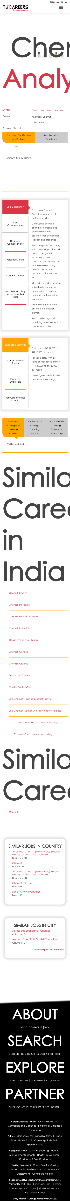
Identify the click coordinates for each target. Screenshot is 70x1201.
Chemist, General (18, 652)
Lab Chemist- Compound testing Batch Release (35, 710)
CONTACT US (35, 1027)
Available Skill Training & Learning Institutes (35, 427)
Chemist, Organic (18, 663)
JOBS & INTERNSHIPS (50, 1054)
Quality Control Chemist (22, 687)
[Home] (15, 7)
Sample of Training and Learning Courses (13, 427)
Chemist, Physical (18, 593)
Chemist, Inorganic (19, 605)
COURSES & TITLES (30, 1054)
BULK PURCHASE (17, 1107)
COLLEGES (14, 1054)
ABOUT (23, 1027)
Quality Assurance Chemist (23, 640)
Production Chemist (20, 675)
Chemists (14, 812)
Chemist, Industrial (19, 628)
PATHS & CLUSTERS (18, 1080)
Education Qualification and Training (19, 137)
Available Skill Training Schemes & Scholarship (57, 427)
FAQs (46, 1027)
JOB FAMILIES (36, 1080)
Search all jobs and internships (49, 949)
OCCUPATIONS (52, 1080)
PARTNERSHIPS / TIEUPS (38, 1107)
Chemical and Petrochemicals (47, 110)
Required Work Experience (51, 137)
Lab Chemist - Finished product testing (30, 699)
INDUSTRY (55, 1107)
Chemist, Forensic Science (23, 616)
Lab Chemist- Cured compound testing (30, 734)
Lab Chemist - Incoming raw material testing (33, 722)
